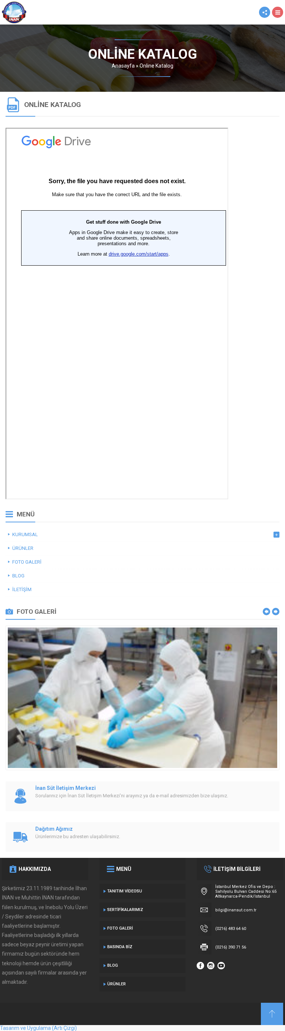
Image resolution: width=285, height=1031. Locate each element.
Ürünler (116, 984)
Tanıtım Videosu (124, 891)
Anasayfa (123, 66)
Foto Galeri (120, 928)
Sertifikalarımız (125, 909)
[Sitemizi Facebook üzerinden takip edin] (200, 965)
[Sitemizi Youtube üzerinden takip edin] (221, 965)
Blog (112, 965)
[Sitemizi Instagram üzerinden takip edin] (210, 965)
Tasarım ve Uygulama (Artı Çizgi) (38, 1028)
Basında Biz (119, 946)
